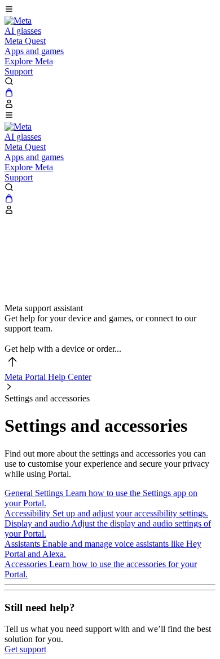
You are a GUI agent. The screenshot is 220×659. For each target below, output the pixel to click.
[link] (18, 20)
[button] (110, 10)
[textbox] (110, 339)
